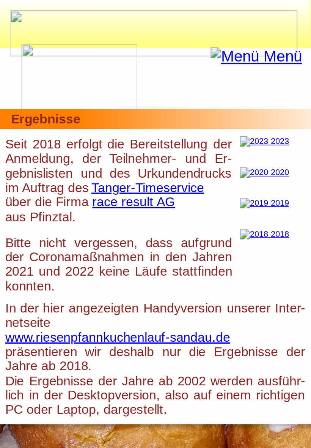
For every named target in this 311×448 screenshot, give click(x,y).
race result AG (133, 202)
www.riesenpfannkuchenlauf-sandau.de (117, 337)
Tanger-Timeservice (147, 187)
